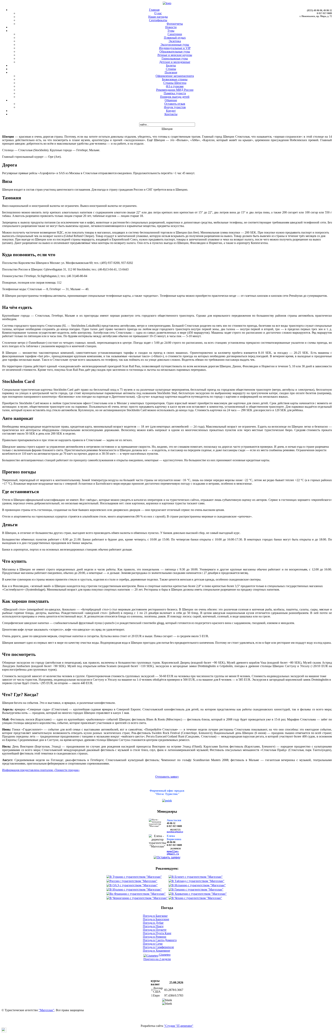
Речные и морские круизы (175, 55)
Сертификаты (158, 20)
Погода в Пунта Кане (157, 933)
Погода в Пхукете (154, 929)
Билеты (171, 65)
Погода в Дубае (153, 922)
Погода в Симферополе (158, 947)
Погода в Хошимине (156, 950)
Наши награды (158, 16)
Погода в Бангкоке (155, 915)
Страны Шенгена (174, 82)
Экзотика (175, 41)
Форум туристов (175, 107)
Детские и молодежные (174, 62)
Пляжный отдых (175, 37)
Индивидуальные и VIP (175, 48)
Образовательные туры (174, 51)
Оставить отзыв (174, 103)
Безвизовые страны (174, 79)
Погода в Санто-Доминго (160, 940)
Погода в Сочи (153, 943)
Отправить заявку (167, 776)
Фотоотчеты (175, 23)
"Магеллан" (46, 1010)
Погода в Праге (153, 926)
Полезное (171, 72)
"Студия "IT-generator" (178, 1025)
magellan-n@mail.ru (175, 832)
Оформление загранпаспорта (175, 76)
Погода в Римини (154, 936)
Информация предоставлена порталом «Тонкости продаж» (41, 770)
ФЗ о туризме (175, 86)
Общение (171, 100)
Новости (171, 27)
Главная (154, 9)
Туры (170, 30)
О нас (158, 13)
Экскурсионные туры (174, 44)
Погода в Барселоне (156, 919)
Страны (171, 69)
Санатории (175, 34)
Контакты (170, 114)
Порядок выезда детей (174, 96)
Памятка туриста (175, 93)
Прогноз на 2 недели (157, 959)
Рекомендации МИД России (174, 89)
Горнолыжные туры (175, 58)
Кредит (171, 110)
